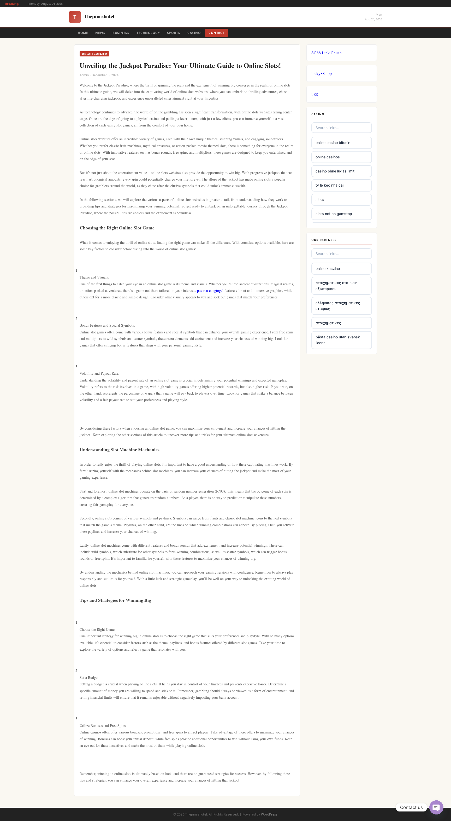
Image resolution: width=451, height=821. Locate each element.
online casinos (328, 157)
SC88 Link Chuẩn (326, 52)
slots (320, 199)
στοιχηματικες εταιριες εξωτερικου (336, 285)
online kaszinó (328, 268)
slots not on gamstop (334, 213)
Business (120, 33)
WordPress (269, 814)
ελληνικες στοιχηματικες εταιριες (338, 305)
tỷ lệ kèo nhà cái (329, 185)
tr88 (314, 94)
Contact (216, 33)
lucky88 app (321, 73)
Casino (194, 33)
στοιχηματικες (328, 323)
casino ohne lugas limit (335, 171)
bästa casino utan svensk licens (338, 340)
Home (83, 33)
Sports (173, 33)
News (100, 33)
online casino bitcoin (333, 142)
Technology (148, 33)
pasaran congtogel (210, 290)
